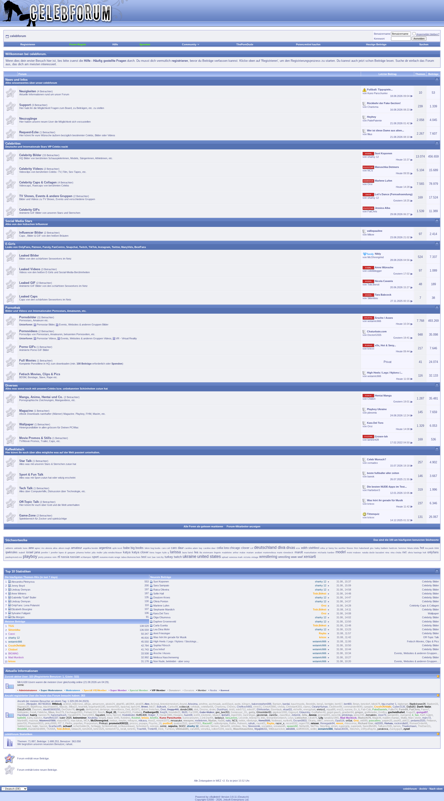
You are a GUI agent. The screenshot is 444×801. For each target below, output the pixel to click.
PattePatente (374, 120)
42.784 (145, 645)
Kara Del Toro (161, 613)
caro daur (177, 548)
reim (54, 557)
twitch (178, 557)
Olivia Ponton (160, 601)
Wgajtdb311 (260, 728)
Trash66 (141, 728)
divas (290, 548)
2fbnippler (31, 703)
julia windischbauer (113, 552)
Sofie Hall (158, 593)
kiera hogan (155, 552)
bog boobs (155, 548)
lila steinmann (206, 552)
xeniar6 (310, 557)
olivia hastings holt (417, 552)
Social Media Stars (18, 221)
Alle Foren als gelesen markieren (203, 526)
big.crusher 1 (389, 703)
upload (225, 557)
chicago (235, 548)
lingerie (217, 552)
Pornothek (12, 307)
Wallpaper (433, 613)
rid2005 (379, 723)
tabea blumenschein (130, 557)
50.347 (145, 633)
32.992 (145, 657)
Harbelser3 (373, 490)
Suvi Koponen (161, 581)
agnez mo (39, 548)
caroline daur (209, 548)
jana (37, 552)
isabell (22, 552)
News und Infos (16, 79)
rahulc (251, 723)
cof (251, 548)
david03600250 (51, 709)
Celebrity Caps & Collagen (424, 605)
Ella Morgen (18, 617)
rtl (59, 557)
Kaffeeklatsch (14, 449)
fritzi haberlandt (361, 548)
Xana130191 (341, 728)
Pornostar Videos (46, 338)
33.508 (145, 653)
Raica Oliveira (161, 589)
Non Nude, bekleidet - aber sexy (171, 661)
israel (29, 552)
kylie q (165, 552)
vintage (254, 557)
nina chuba (396, 552)
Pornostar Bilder (46, 324)
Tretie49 (152, 728)
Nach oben (436, 788)
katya (126, 552)
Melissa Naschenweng (166, 657)
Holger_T (153, 715)
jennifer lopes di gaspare (63, 552)
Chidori (371, 398)
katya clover (140, 552)
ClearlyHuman (320, 706)
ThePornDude (244, 44)
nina (387, 552)
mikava (143, 720)
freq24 (163, 712)
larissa (175, 552)
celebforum (410, 788)
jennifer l (45, 552)
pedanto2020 (418, 720)
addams (9, 548)
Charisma (372, 106)
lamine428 (373, 439)
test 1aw (151, 557)
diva (281, 547)
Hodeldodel (128, 715)
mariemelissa (269, 552)
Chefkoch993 (244, 706)
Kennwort (379, 38)
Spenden (144, 44)
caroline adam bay (193, 548)
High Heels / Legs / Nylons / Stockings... (175, 641)
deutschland (265, 547)
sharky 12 (373, 156)
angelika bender (90, 548)
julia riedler (97, 552)
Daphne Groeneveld (164, 621)
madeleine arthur (230, 552)
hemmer (402, 548)
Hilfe (115, 44)
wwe (294, 557)
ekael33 (287, 709)
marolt (299, 552)
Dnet (163, 709)
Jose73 (382, 715)
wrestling (284, 557)
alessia (48, 548)
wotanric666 (374, 321)
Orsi (369, 184)
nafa (228, 720)
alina (55, 548)
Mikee (370, 234)
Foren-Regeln (77, 44)
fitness (350, 548)
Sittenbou (372, 298)
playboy (30, 556)
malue (242, 552)
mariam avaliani (254, 552)
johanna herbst (83, 552)
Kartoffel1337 (50, 717)
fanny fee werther (337, 548)
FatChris (372, 211)
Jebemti (295, 715)
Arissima (192, 703)
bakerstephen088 (261, 703)
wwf (300, 557)
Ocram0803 (300, 720)
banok (370, 476)
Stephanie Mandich (164, 609)
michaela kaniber (326, 552)
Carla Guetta (160, 625)
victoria (247, 557)
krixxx (370, 348)
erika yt (323, 548)
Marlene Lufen (161, 605)
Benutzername (382, 33)
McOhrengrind (375, 257)
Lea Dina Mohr (161, 629)
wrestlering (268, 557)
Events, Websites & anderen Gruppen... (416, 653)
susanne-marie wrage (110, 557)
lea (196, 552)
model (341, 552)
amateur (76, 548)
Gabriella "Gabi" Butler (23, 597)
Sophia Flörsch (161, 645)
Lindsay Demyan (20, 589)
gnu (371, 548)
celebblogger (374, 270)
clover (245, 548)
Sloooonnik (254, 726)
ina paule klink (432, 548)
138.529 (144, 626)
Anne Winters (18, 593)
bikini (147, 548)
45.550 (145, 641)
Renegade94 (327, 723)
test (143, 557)
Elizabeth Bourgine (21, 609)
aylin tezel (117, 548)
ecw (298, 548)
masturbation (310, 552)
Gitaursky (304, 712)
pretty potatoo (45, 557)
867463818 (44, 703)
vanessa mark (236, 557)
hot (422, 548)
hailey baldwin (381, 548)
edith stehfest (310, 548)
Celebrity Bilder (430, 581)
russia (65, 557)
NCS (370, 170)
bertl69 (348, 703)
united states (209, 556)
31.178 (145, 661)
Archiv (423, 788)
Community (189, 44)
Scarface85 (55, 726)
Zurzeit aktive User (16, 676)
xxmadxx (372, 462)
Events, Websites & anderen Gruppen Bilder (83, 324)
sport (95, 557)
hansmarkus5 (58, 715)
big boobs (137, 548)
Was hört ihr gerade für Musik (170, 637)
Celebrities (13, 143)
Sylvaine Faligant (20, 613)
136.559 (144, 629)
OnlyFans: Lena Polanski (25, 605)
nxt (404, 552)
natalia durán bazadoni (373, 552)
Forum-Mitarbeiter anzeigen (243, 526)
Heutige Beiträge (376, 44)
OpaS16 (339, 720)
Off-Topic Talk (431, 637)
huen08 (188, 715)
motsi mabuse (354, 552)
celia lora (223, 548)
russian (75, 557)
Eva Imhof (159, 649)
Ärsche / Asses (161, 653)
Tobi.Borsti (373, 284)
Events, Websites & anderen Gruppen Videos (86, 338)
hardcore (393, 548)
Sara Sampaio (161, 585)
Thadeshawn (409, 726)
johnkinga (347, 715)
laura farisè (187, 552)
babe (126, 548)
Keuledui (92, 717)
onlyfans (433, 552)
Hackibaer (23, 715)
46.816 (145, 637)
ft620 (184, 712)
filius (369, 134)
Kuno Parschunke (377, 93)
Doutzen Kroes (161, 597)
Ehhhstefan (263, 709)
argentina (105, 548)
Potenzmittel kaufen (308, 44)
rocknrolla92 (401, 723)
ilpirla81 (226, 715)
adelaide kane (20, 548)
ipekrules (12, 552)
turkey (169, 557)
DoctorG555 (374, 335)
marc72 (426, 717)
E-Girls (10, 244)
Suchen (424, 44)
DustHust (222, 709)
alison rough (64, 548)
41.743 (145, 649)
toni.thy (160, 557)
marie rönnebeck (285, 552)
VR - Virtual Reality (126, 338)
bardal (286, 703)
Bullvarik (161, 706)
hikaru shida (413, 548)
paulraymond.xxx (14, 557)
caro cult (166, 548)
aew (31, 548)
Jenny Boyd (18, 585)
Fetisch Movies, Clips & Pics (423, 641)
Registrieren (27, 44)
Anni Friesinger (161, 633)
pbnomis (372, 412)
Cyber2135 (399, 706)
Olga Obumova (161, 617)
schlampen (86, 557)
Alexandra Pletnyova (22, 581)
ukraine (189, 556)
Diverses (11, 385)
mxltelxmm (201, 720)
